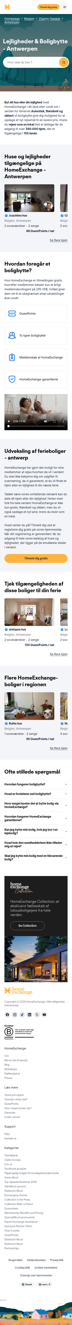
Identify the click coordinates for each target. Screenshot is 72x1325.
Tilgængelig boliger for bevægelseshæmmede (31, 1173)
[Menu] (65, 7)
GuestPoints (11, 1103)
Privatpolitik (57, 1260)
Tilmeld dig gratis (48, 7)
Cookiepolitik (22, 1267)
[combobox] (36, 62)
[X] (37, 1015)
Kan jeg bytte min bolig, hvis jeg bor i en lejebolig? (31, 831)
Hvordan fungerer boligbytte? (24, 784)
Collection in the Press (17, 1199)
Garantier (10, 1112)
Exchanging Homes (15, 1195)
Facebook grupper (15, 1168)
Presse (8, 1078)
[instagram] (15, 1015)
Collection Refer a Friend (18, 1204)
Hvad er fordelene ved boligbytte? (27, 794)
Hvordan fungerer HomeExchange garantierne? (27, 818)
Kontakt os (10, 1138)
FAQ (7, 1134)
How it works (12, 1230)
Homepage (12, 18)
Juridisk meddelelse (45, 1267)
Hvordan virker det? (15, 1099)
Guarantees (11, 1208)
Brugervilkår (15, 1260)
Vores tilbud (11, 1177)
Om (6, 1055)
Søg (63, 62)
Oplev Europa (12, 1159)
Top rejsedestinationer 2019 (20, 1182)
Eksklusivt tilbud (13, 1190)
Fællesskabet (12, 1073)
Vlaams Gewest (49, 18)
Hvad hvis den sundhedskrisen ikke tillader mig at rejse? (33, 844)
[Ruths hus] (29, 717)
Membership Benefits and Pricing (23, 1212)
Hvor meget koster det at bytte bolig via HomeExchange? (31, 805)
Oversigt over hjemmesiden (36, 1275)
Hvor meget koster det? (18, 1108)
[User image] (48, 205)
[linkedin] (29, 1015)
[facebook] (7, 1015)
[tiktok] (22, 1015)
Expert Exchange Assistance (21, 1221)
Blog (7, 1064)
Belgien (29, 18)
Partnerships (11, 1248)
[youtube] (44, 1015)
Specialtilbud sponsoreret (19, 1217)
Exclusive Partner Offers (18, 1226)
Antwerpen (11, 22)
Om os (8, 1164)
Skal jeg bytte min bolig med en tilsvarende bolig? (33, 857)
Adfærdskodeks (36, 1260)
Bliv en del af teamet (16, 1060)
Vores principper (14, 1095)
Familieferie (11, 1155)
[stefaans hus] (29, 623)
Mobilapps (10, 1069)
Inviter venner (12, 1117)
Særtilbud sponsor (15, 1186)
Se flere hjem (59, 240)
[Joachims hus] (29, 209)
